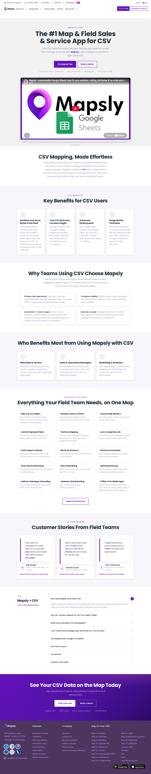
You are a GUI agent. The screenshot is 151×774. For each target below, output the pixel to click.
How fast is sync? (92, 646)
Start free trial (65, 703)
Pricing (60, 9)
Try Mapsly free (65, 64)
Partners (57, 3)
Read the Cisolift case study (72, 574)
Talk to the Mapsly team (28, 605)
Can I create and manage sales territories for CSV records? (92, 631)
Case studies (49, 9)
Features (20, 9)
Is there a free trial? (92, 662)
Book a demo (87, 64)
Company (45, 3)
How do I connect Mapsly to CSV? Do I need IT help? (92, 615)
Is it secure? (92, 654)
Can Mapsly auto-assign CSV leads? (92, 638)
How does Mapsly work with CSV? (92, 598)
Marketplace (71, 3)
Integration (34, 9)
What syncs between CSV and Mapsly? (92, 623)
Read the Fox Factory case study (34, 574)
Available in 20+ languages (16, 758)
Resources (69, 9)
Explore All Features (75, 501)
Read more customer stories (111, 574)
